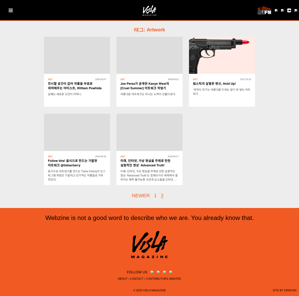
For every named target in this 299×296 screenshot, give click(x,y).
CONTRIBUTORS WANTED (163, 278)
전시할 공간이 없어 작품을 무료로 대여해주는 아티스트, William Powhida (75, 85)
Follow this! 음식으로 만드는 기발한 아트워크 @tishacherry (72, 162)
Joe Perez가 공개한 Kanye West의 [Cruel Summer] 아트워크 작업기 (144, 85)
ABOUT (123, 278)
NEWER (141, 195)
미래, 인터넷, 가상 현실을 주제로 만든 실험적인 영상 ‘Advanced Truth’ (145, 162)
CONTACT (136, 278)
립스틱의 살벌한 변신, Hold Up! (214, 83)
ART (50, 79)
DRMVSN (290, 290)
